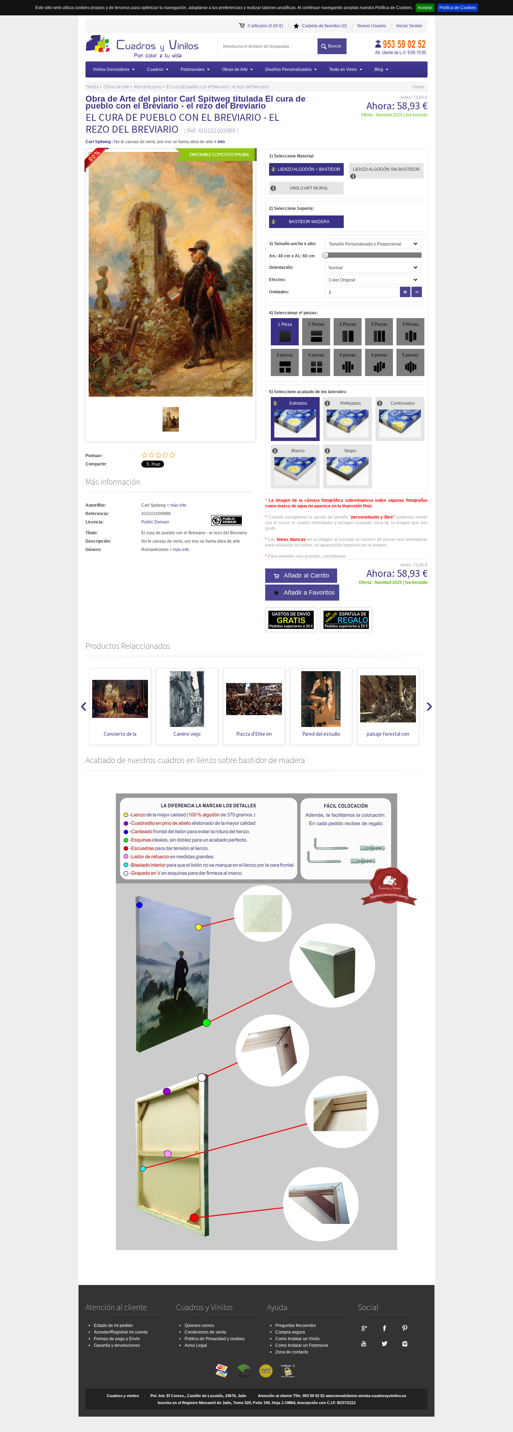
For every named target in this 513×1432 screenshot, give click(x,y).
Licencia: (95, 522)
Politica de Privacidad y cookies (215, 1338)
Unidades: (279, 291)
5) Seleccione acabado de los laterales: (308, 391)
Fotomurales (193, 69)
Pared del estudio (254, 733)
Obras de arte (116, 86)
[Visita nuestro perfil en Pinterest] (405, 1328)
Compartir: (96, 464)
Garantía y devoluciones (117, 1345)
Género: (94, 549)
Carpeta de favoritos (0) (324, 25)
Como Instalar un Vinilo (297, 1338)
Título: (92, 532)
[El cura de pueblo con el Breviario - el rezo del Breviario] (170, 430)
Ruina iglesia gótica (388, 733)
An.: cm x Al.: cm (292, 256)
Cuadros (155, 69)
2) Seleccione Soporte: (291, 208)
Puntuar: (94, 455)
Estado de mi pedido (113, 1325)
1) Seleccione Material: (291, 156)
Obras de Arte (235, 69)
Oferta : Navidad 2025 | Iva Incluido (394, 114)
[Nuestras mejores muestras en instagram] (405, 1343)
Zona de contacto (291, 1352)
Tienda (92, 86)
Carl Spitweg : (99, 141)
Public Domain (155, 522)
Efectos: (277, 279)
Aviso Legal (196, 1345)
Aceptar (425, 7)
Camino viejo (120, 733)
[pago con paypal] (266, 1371)
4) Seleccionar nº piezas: (293, 312)
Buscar (334, 46)
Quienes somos (199, 1325)
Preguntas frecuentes (295, 1325)
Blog (378, 69)
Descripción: (98, 541)
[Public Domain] (226, 524)
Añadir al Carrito (306, 575)
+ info (219, 141)
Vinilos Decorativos (111, 69)
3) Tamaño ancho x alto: (292, 243)
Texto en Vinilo (343, 69)
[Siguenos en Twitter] (384, 1343)
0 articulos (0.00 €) (265, 25)
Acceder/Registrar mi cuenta (121, 1332)
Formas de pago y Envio (117, 1338)
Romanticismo (148, 86)
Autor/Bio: (96, 505)
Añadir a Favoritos (309, 592)
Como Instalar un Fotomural (301, 1345)
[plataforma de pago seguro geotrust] (288, 1371)
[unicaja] (244, 1371)
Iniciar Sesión (409, 25)
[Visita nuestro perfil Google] (364, 1328)
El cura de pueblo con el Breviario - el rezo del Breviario (217, 86)
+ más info (176, 505)
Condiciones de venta (205, 1332)
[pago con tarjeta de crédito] (222, 1371)
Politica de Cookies (457, 7)
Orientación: (281, 267)
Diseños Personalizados (288, 69)
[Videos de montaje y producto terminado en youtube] (364, 1343)
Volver (418, 86)
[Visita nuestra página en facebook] (384, 1328)
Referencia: (97, 513)
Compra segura (290, 1332)
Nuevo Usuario (371, 25)
